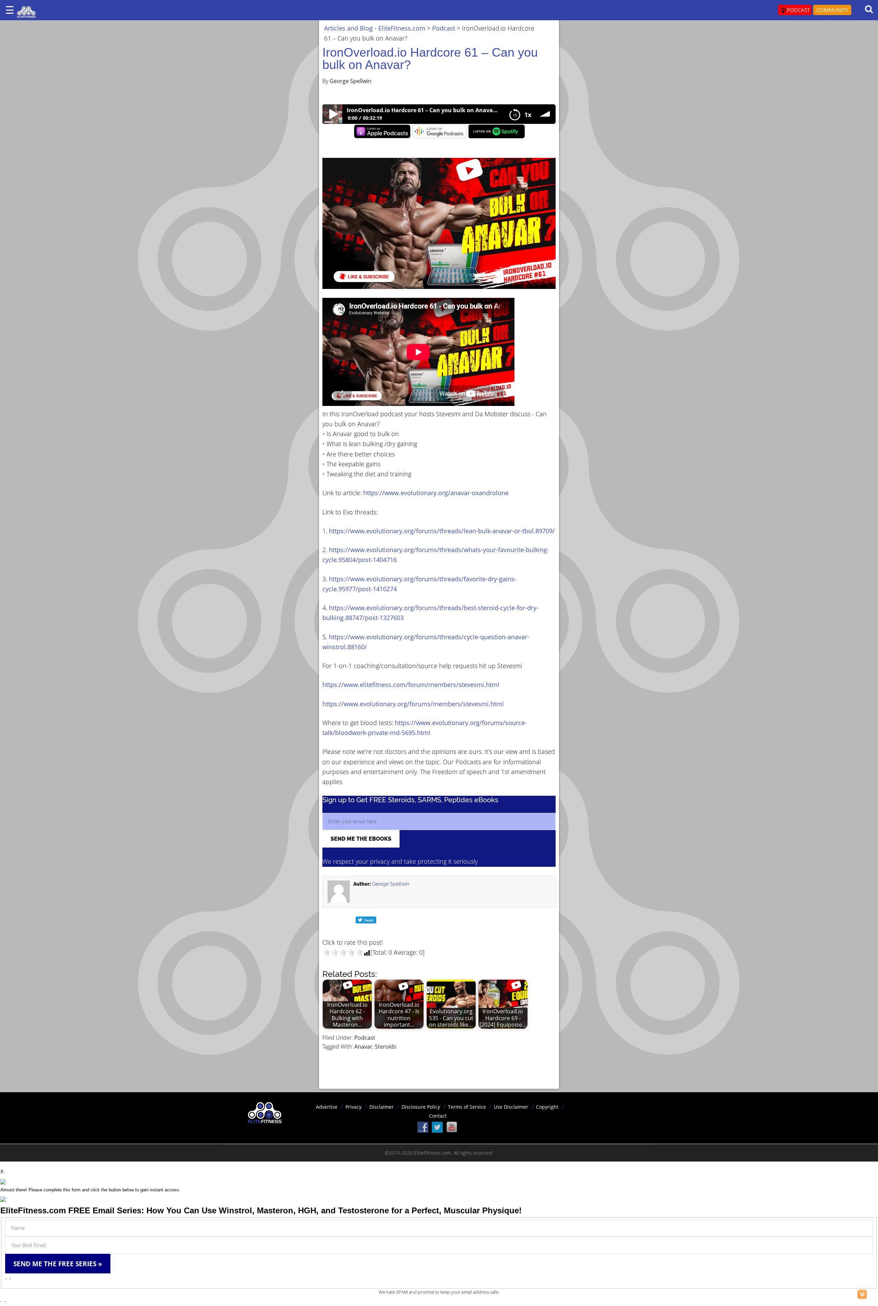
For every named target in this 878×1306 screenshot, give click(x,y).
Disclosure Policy (421, 1107)
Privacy (353, 1107)
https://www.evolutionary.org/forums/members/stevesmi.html (413, 704)
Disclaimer (381, 1107)
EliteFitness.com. (433, 1153)
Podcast (364, 1037)
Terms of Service (467, 1107)
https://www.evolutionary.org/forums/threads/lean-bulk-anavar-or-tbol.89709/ (442, 531)
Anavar (363, 1046)
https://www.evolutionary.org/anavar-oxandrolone (436, 493)
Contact (438, 1115)
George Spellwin (390, 884)
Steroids (385, 1046)
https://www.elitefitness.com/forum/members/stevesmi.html (410, 684)
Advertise (326, 1107)
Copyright (547, 1107)
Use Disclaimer (511, 1107)
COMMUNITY (832, 10)
